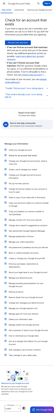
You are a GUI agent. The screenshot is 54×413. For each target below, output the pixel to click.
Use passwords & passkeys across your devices (28, 247)
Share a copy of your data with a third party (27, 197)
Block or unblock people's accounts (23, 253)
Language (10, 405)
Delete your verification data (20, 319)
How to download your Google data (24, 336)
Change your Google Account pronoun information (25, 176)
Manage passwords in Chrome (21, 236)
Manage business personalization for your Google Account (26, 285)
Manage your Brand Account (20, 278)
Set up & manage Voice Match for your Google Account (28, 342)
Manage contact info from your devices (25, 220)
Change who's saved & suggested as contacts (28, 225)
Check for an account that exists (23, 155)
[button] (4, 3)
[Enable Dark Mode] (24, 408)
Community (19, 10)
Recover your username (18, 43)
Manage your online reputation (21, 242)
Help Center (7, 10)
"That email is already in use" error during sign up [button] (23, 95)
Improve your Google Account (39, 10)
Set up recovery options (19, 183)
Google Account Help (19, 3)
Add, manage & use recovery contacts (25, 350)
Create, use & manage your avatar (23, 169)
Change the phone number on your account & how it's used (28, 190)
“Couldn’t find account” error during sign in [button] (24, 88)
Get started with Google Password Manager (27, 231)
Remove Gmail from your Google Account (26, 297)
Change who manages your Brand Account (26, 303)
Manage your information (16, 144)
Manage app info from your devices (23, 314)
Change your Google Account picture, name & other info (28, 162)
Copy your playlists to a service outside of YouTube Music (26, 213)
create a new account (32, 75)
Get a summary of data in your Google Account (28, 330)
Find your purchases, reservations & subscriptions (23, 265)
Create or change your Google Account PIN (27, 258)
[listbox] (12, 408)
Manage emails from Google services (24, 325)
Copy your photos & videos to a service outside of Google (28, 204)
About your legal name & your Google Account (28, 272)
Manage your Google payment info (23, 308)
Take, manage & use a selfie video (23, 355)
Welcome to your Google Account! (15, 383)
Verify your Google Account (20, 150)
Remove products (16, 292)
